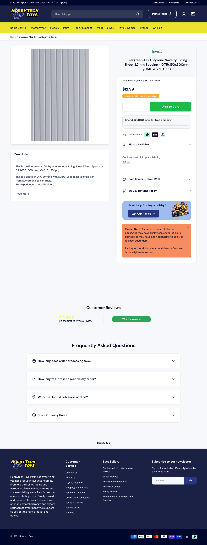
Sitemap (70, 512)
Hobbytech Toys (25, 536)
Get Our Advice (141, 213)
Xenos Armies (110, 491)
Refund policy (73, 507)
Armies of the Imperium (115, 481)
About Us (70, 477)
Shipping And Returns (77, 487)
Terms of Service (74, 502)
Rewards (174, 2)
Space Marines (110, 476)
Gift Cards (159, 2)
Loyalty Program (74, 482)
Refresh (126, 162)
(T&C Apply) (60, 2)
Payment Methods (75, 492)
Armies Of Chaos (111, 486)
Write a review (131, 319)
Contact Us (190, 2)
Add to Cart (170, 107)
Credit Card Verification (78, 497)
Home (13, 37)
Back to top (103, 442)
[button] (193, 13)
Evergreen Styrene (132, 80)
